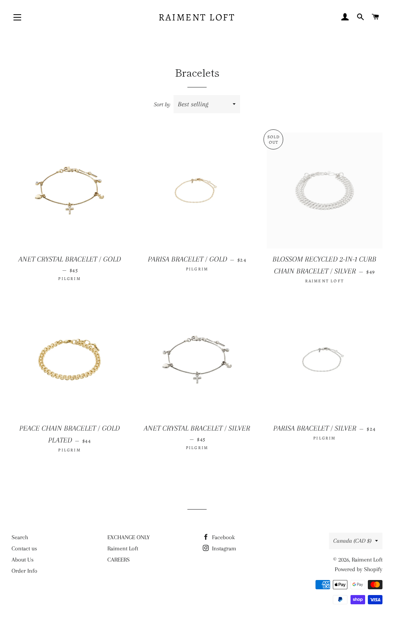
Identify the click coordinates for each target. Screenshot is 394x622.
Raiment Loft (197, 17)
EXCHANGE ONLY (128, 537)
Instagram (223, 548)
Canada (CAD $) (352, 540)
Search (20, 537)
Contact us (24, 548)
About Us (22, 559)
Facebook (222, 537)
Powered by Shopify (358, 569)
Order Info (24, 570)
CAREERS (118, 559)
